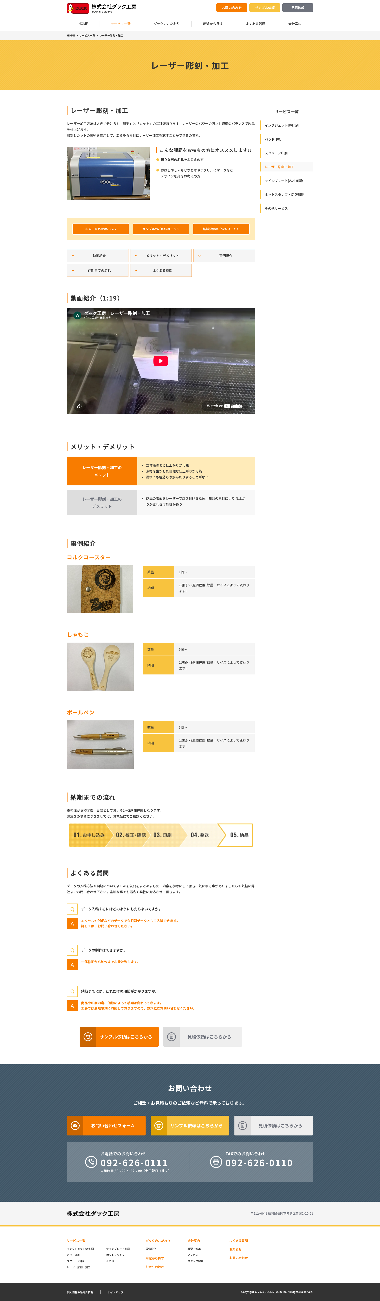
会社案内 (294, 23)
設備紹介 (151, 1248)
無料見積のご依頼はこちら (221, 229)
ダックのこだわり (166, 23)
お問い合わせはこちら (100, 229)
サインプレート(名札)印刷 (284, 180)
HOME (83, 23)
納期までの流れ (99, 270)
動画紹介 (99, 255)
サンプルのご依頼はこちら (160, 229)
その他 (110, 1261)
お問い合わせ (232, 7)
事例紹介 (225, 255)
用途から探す (213, 23)
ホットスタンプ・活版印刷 (284, 194)
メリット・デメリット (162, 255)
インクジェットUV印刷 (282, 125)
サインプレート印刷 (118, 1248)
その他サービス (276, 208)
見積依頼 (297, 7)
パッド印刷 (273, 139)
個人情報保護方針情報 (80, 1292)
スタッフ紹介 (195, 1261)
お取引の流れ (155, 1267)
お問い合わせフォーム (113, 1125)
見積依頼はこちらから (209, 1036)
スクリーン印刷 (276, 153)
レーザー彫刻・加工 (279, 166)
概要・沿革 (194, 1248)
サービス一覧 (121, 23)
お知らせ (235, 1249)
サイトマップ (115, 1292)
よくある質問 (255, 23)
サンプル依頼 (265, 7)
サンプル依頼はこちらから (126, 1036)
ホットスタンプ (115, 1255)
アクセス (193, 1255)
